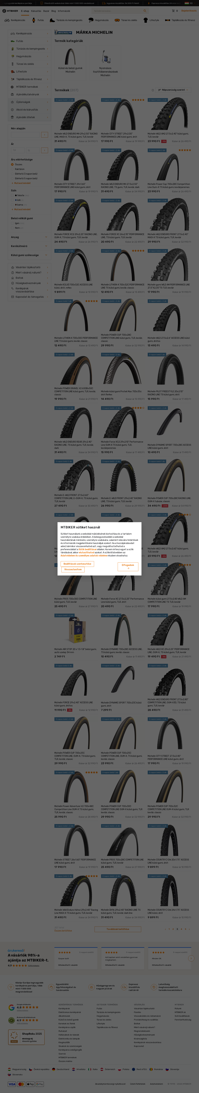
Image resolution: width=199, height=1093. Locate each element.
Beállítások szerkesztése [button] (77, 564)
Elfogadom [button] (128, 567)
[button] (86, 552)
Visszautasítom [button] (73, 569)
